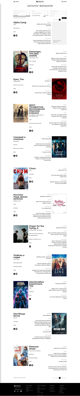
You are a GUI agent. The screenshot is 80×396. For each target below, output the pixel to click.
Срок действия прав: (40, 15)
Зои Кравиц (43, 33)
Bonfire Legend (53, 123)
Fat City (46, 42)
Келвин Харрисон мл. (41, 32)
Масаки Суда (42, 145)
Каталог (38, 390)
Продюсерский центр (62, 388)
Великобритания (33, 235)
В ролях (65, 56)
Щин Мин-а (35, 86)
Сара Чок (59, 290)
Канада (34, 61)
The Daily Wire (62, 123)
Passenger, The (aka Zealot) (35, 53)
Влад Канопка (43, 322)
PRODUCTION (52, 388)
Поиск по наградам (40, 392)
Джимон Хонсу (55, 58)
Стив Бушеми (62, 288)
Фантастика (16, 28)
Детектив (15, 85)
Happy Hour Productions (39, 270)
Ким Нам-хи (42, 86)
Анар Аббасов (47, 315)
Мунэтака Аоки (40, 144)
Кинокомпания (48, 38)
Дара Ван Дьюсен (61, 227)
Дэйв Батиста (47, 30)
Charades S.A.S (44, 158)
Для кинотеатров (29, 385)
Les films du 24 (52, 366)
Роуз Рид (53, 114)
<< (53, 19)
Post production (52, 390)
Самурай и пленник (19, 138)
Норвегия (40, 233)
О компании (61, 385)
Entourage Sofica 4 (54, 368)
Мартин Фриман (42, 263)
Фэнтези (31, 123)
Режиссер (49, 22)
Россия (15, 317)
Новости (27, 391)
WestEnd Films (62, 71)
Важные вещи (34, 347)
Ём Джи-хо (48, 81)
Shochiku (36, 157)
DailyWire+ (64, 126)
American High (40, 213)
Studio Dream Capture (41, 92)
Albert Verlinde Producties (59, 241)
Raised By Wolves (46, 43)
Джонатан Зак (62, 170)
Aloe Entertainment (38, 40)
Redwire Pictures (54, 182)
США (14, 24)
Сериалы (38, 391)
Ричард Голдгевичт (61, 283)
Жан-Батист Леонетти (60, 348)
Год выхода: (21, 15)
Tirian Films (63, 124)
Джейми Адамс (41, 257)
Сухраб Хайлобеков (40, 325)
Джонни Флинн (61, 233)
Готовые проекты (52, 391)
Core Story (52, 297)
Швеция (31, 233)
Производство (52, 385)
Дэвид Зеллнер (41, 24)
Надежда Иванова (45, 323)
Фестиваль (61, 390)
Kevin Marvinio (58, 355)
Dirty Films (40, 42)
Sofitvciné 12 (63, 368)
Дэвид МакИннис (61, 60)
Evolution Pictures (46, 216)
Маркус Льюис (46, 203)
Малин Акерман (46, 265)
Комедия (15, 208)
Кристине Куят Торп (56, 234)
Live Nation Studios (45, 215)
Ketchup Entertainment (44, 218)
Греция (36, 233)
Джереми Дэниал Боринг (58, 106)
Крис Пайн (48, 35)
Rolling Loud (36, 216)
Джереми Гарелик (45, 196)
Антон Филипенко (40, 320)
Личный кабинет (61, 392)
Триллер (31, 64)
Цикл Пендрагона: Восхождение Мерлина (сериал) (37, 109)
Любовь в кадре (18, 256)
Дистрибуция (61, 387)
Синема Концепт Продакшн (42, 337)
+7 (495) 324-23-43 (17, 387)
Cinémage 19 (56, 369)
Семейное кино (37, 239)
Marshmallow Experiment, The (36, 284)
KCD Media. (63, 183)
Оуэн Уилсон (47, 201)
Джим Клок (63, 176)
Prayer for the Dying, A (36, 227)
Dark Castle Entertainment (58, 66)
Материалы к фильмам (29, 390)
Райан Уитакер (57, 108)
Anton (59, 242)
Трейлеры (27, 388)
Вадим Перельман (61, 53)
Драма (30, 239)
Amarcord (54, 242)
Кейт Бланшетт (39, 35)
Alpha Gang (19, 22)
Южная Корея (16, 81)
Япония (15, 144)
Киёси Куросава (46, 138)
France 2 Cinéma (61, 366)
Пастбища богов (19, 314)
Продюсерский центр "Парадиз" (41, 338)
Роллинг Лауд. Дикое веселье (20, 196)
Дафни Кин (55, 288)
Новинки (38, 387)
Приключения (37, 123)
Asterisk (64, 242)
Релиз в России (48, 150)
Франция (31, 354)
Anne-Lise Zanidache (61, 356)
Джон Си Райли (52, 233)
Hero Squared (55, 124)
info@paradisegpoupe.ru (18, 389)
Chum (32, 168)
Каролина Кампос (61, 61)
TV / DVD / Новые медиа (41, 385)
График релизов (28, 387)
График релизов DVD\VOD (41, 388)
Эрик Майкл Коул (61, 175)
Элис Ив (53, 175)
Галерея (60, 391)
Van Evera (63, 69)
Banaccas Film (58, 244)
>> (65, 19)
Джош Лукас (52, 290)
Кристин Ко (39, 201)
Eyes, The (18, 79)
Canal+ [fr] (64, 369)
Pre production (52, 387)
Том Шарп (60, 114)
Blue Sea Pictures (46, 273)
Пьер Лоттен (57, 353)
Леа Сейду (39, 30)
